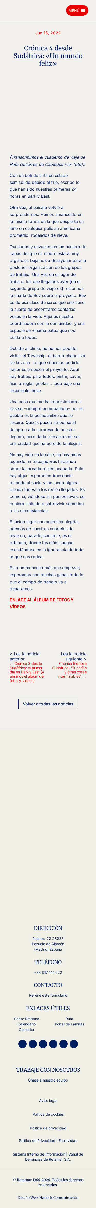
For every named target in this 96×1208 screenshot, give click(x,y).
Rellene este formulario (48, 995)
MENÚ (77, 10)
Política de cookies (48, 1114)
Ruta (69, 1018)
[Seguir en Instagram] (22, 1044)
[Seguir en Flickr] (74, 1044)
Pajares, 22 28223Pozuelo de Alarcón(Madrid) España (48, 943)
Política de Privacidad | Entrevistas (48, 1140)
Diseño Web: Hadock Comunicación (48, 1197)
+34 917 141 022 (48, 972)
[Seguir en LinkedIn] (63, 1044)
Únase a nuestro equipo (48, 1080)
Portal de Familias (69, 1024)
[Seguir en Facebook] (53, 1044)
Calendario (27, 1024)
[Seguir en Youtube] (33, 1044)
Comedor (26, 1029)
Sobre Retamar (26, 1018)
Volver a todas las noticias (48, 703)
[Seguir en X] (43, 1044)
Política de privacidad (48, 1128)
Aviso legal (48, 1100)
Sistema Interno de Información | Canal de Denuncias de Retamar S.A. (48, 1156)
